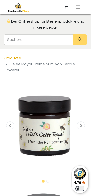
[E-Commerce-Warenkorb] (66, 7)
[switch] (79, 188)
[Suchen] (80, 39)
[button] (10, 125)
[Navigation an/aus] (78, 7)
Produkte (12, 58)
